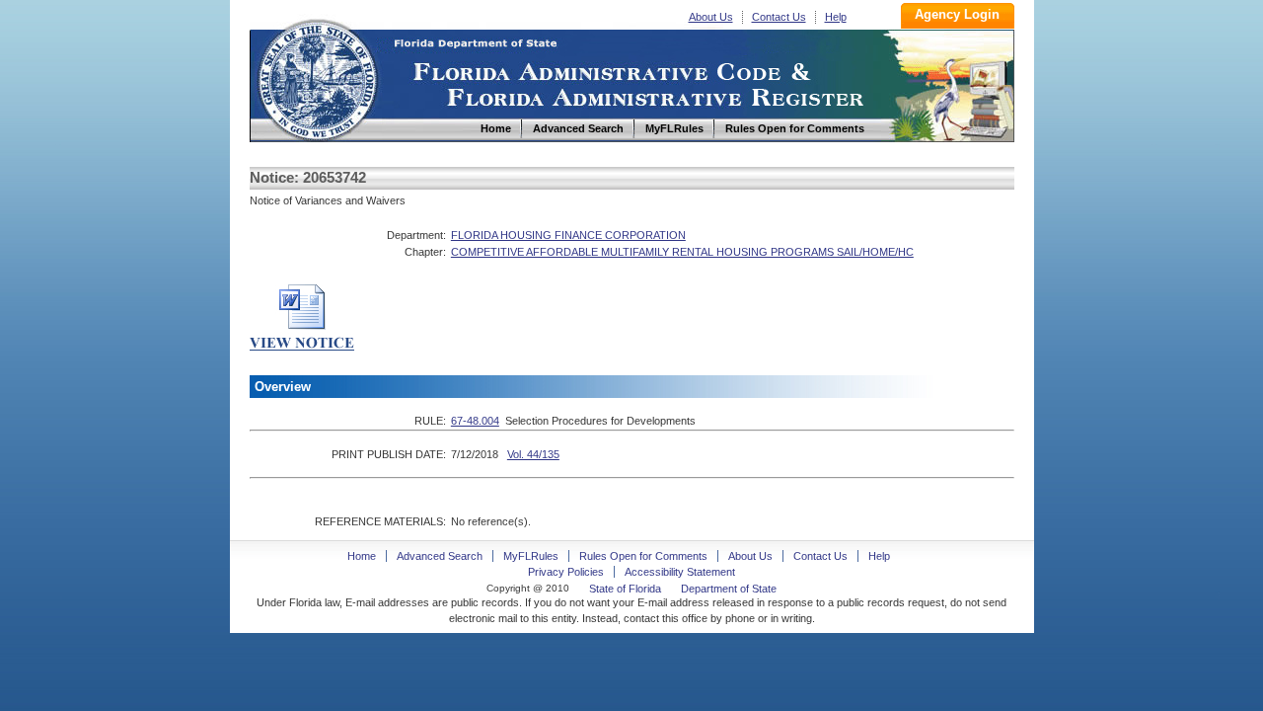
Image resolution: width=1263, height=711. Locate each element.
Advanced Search (440, 556)
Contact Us (779, 17)
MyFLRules (530, 556)
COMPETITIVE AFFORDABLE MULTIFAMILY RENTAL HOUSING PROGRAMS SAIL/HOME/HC (682, 252)
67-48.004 (475, 421)
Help (836, 17)
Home (317, 77)
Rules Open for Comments (643, 556)
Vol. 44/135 (533, 454)
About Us (711, 17)
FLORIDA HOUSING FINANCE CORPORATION (568, 235)
